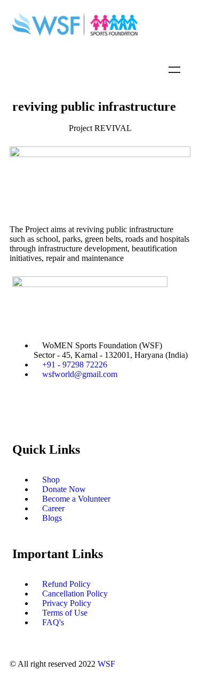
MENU (174, 69)
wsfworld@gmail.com (79, 374)
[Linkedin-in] (140, 411)
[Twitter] (54, 411)
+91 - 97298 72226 (74, 364)
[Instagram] (112, 411)
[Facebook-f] (25, 411)
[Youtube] (83, 411)
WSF (106, 663)
